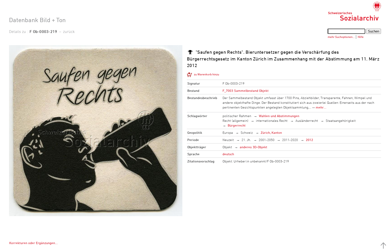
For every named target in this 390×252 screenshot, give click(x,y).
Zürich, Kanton (271, 132)
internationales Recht (272, 121)
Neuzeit (228, 140)
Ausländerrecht (306, 121)
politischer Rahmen (237, 116)
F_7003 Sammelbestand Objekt (246, 90)
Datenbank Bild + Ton (37, 19)
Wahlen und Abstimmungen (279, 116)
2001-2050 (266, 140)
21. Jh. (246, 140)
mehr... (321, 107)
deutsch (228, 154)
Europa (228, 132)
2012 (309, 140)
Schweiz (247, 132)
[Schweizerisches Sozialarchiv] (354, 11)
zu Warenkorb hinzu (206, 74)
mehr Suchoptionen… (341, 37)
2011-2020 (290, 140)
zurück (69, 31)
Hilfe (361, 37)
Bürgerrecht (237, 125)
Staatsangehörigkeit (341, 121)
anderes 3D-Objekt (253, 147)
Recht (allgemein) (235, 121)
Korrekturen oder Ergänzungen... (33, 243)
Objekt (227, 147)
